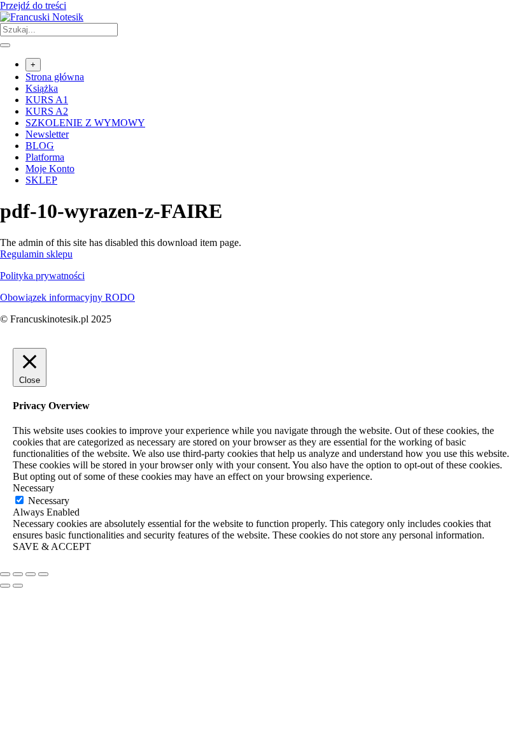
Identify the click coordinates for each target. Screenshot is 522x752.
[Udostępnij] (30, 574)
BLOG (39, 145)
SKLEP (41, 180)
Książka (41, 88)
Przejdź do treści (33, 5)
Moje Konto (49, 168)
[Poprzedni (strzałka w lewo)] (5, 586)
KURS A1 (46, 99)
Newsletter (47, 134)
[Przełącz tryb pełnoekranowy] (18, 574)
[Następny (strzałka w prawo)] (18, 586)
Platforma (44, 157)
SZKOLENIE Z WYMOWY (85, 122)
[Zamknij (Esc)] (43, 574)
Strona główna (54, 76)
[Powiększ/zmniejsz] (5, 574)
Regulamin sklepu (36, 254)
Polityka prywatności (42, 275)
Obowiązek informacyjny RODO (67, 297)
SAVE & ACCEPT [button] (52, 546)
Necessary (48, 500)
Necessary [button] (33, 487)
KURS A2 (46, 111)
